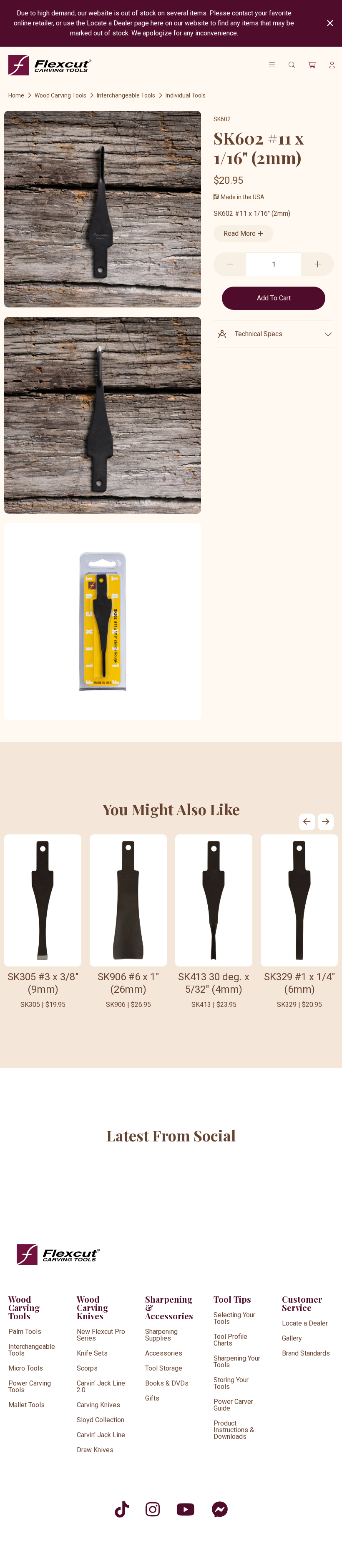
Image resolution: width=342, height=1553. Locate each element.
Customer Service (302, 1303)
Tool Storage (163, 1368)
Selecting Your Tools (234, 1318)
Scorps (87, 1368)
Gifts (152, 1398)
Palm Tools (24, 1332)
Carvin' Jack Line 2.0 (101, 1386)
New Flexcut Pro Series (101, 1335)
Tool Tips (232, 1299)
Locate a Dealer (305, 1323)
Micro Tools (25, 1368)
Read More (240, 233)
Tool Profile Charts (230, 1340)
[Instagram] (152, 1509)
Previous (307, 822)
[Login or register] (332, 65)
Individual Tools (186, 95)
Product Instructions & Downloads (234, 1430)
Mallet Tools (26, 1405)
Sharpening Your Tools (237, 1361)
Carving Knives (98, 1405)
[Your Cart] (312, 65)
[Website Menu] (272, 65)
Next (326, 822)
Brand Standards (306, 1353)
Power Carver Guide (233, 1405)
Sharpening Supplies (161, 1335)
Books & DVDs (167, 1383)
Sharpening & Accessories (169, 1307)
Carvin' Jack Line (101, 1435)
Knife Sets (92, 1353)
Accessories (163, 1353)
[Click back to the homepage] (50, 65)
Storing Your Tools (231, 1383)
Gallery (292, 1338)
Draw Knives (95, 1450)
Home (16, 95)
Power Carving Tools (29, 1386)
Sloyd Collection (100, 1420)
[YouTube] (185, 1509)
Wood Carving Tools (60, 95)
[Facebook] (219, 1509)
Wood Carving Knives (92, 1307)
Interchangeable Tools (126, 95)
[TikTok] (122, 1509)
